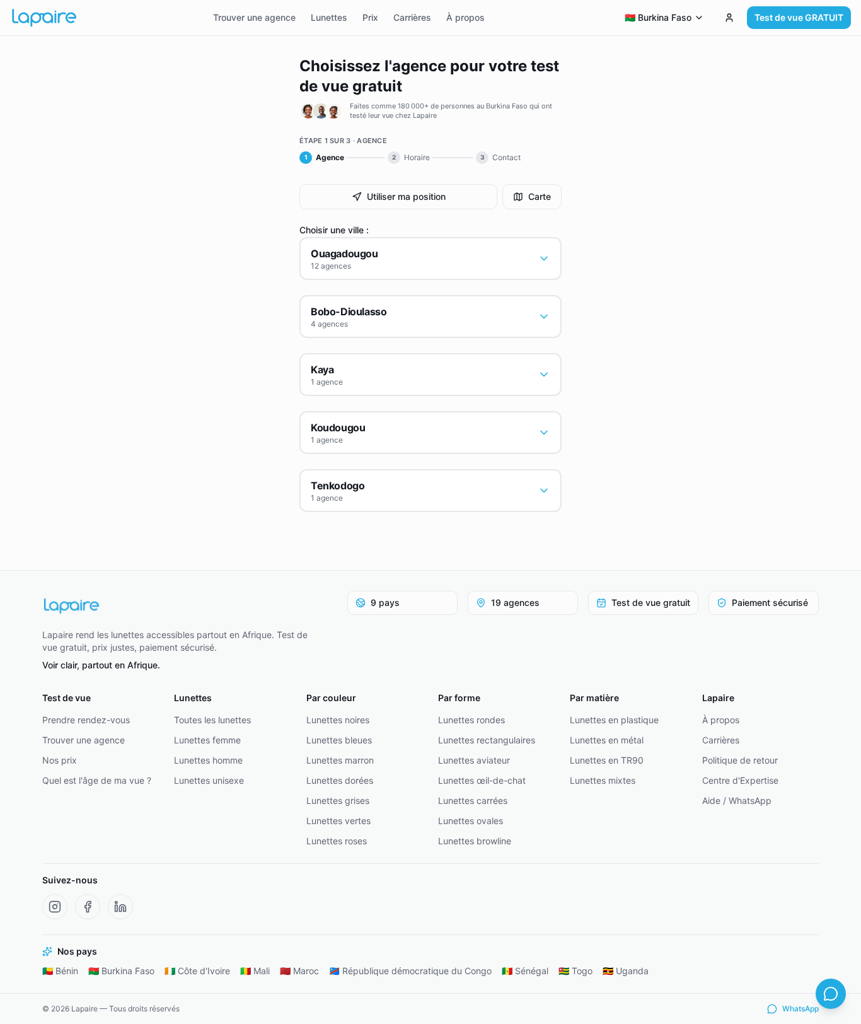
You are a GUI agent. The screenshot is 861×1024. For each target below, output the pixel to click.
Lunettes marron (340, 760)
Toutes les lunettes (212, 719)
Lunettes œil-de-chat (482, 780)
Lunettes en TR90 (607, 760)
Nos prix (59, 760)
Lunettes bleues (339, 740)
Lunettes (329, 17)
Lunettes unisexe (209, 780)
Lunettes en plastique (614, 719)
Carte (539, 196)
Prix (370, 17)
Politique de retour (740, 760)
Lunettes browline (474, 840)
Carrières (412, 17)
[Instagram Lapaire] (54, 906)
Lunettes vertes (338, 820)
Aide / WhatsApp (736, 800)
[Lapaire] (183, 606)
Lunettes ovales (470, 820)
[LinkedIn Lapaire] (120, 906)
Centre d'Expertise (740, 780)
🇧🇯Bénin (60, 970)
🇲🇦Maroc (299, 970)
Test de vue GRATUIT (798, 17)
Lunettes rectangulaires (486, 740)
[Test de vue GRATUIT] (729, 17)
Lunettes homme (208, 760)
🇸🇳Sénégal (525, 970)
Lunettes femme (207, 740)
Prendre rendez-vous (86, 719)
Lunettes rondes (471, 719)
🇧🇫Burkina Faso (121, 970)
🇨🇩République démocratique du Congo (410, 970)
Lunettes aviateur (474, 760)
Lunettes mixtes (602, 780)
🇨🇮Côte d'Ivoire (197, 970)
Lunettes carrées (472, 800)
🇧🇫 (658, 17)
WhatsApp (800, 1008)
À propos (465, 17)
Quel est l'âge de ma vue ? (96, 780)
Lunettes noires (337, 719)
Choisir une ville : (334, 229)
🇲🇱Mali (255, 970)
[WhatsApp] (831, 994)
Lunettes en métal (607, 740)
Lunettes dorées (339, 780)
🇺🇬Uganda (626, 970)
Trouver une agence (254, 17)
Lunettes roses (336, 840)
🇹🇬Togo (575, 970)
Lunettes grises (337, 800)
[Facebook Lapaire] (87, 906)
